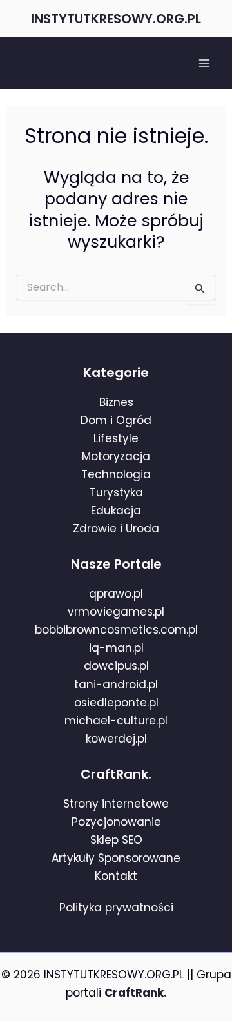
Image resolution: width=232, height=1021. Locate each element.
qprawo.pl (116, 593)
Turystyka (116, 492)
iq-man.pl (116, 648)
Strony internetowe (116, 804)
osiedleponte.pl (116, 702)
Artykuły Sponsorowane (116, 858)
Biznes (116, 402)
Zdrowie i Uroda (116, 528)
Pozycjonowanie (116, 822)
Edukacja (116, 510)
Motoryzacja (116, 456)
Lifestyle (116, 438)
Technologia (116, 474)
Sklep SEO (116, 840)
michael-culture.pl (116, 720)
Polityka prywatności (116, 907)
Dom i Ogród (116, 420)
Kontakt (116, 876)
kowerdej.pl (116, 738)
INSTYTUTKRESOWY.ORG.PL (116, 19)
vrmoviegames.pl (116, 611)
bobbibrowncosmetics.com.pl (116, 629)
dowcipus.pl (116, 666)
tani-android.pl (116, 684)
